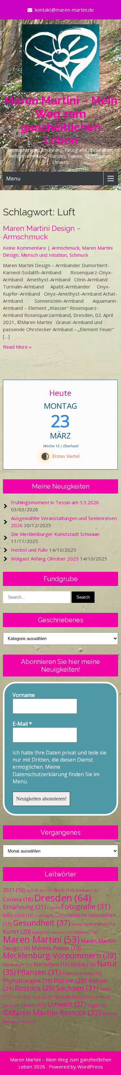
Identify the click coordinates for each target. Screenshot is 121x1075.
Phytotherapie (27, 980)
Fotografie (85, 906)
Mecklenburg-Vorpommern (59, 955)
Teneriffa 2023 (70, 997)
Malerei (86, 932)
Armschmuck (65, 247)
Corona (18, 899)
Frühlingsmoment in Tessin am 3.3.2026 (55, 502)
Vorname (24, 695)
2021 (14, 890)
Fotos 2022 (18, 915)
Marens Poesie (56, 948)
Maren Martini (41, 939)
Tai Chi (21, 996)
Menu (13, 178)
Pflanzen (39, 972)
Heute (61, 392)
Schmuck (78, 255)
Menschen (51, 964)
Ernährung (24, 907)
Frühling (44, 915)
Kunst (17, 931)
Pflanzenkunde (81, 973)
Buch (64, 890)
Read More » (17, 346)
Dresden (62, 897)
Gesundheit (41, 922)
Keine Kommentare (24, 247)
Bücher (87, 890)
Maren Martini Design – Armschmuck (42, 232)
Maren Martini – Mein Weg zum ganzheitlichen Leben (60, 120)
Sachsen (77, 988)
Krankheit (102, 924)
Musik (83, 964)
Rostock (35, 988)
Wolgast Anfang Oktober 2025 (45, 558)
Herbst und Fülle (29, 550)
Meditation (18, 965)
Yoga (96, 1005)
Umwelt (66, 1004)
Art (46, 890)
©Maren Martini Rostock (52, 1012)
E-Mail (22, 723)
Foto (53, 908)
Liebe (40, 932)
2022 (32, 890)
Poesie (70, 980)
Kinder (80, 924)
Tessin (33, 1005)
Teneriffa (42, 997)
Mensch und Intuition (44, 255)
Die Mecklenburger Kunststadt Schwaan (55, 534)
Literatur (61, 932)
